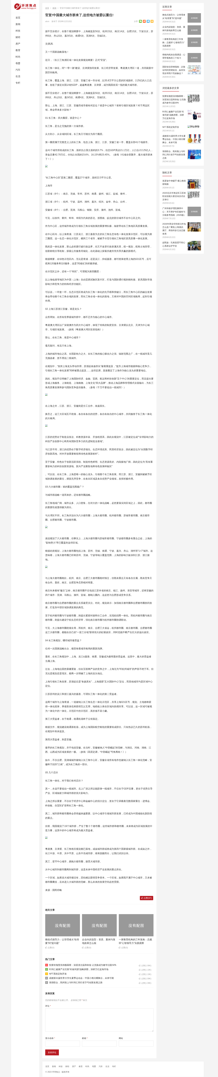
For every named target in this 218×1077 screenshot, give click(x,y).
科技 (18, 30)
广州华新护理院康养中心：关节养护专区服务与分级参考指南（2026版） (174, 211)
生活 (18, 76)
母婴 (18, 63)
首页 (18, 17)
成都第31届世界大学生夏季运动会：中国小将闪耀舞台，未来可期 (81, 978)
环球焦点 (56, 1072)
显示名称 (50, 1038)
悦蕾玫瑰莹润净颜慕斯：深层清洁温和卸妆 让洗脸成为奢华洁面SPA (82, 965)
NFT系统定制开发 (58, 973)
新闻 (18, 24)
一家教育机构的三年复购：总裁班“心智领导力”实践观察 (173, 42)
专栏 (18, 83)
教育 (18, 50)
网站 (121, 1038)
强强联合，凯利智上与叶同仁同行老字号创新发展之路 (75, 982)
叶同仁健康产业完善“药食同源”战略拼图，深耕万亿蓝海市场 (78, 969)
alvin (47, 21)
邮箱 (84, 1038)
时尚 (18, 57)
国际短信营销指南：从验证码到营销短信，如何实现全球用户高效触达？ (173, 70)
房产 (18, 43)
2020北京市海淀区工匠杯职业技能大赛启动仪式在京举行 (174, 196)
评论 (48, 1006)
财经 (18, 37)
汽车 (18, 70)
